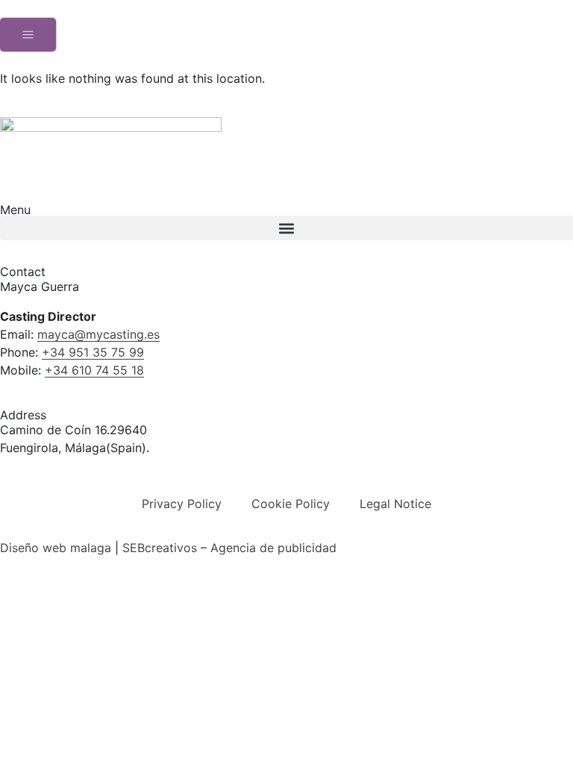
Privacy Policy (182, 503)
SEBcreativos (159, 547)
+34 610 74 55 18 (94, 370)
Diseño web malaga (55, 547)
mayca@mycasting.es (98, 334)
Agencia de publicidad (273, 547)
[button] (286, 228)
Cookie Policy (290, 503)
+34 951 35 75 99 (93, 352)
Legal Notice (395, 503)
